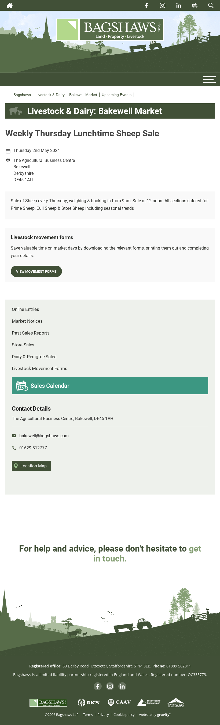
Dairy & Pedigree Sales (34, 356)
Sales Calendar (50, 385)
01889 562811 (178, 666)
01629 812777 (33, 447)
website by (155, 715)
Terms (88, 715)
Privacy (103, 715)
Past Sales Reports (31, 333)
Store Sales (23, 345)
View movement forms (36, 271)
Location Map (33, 465)
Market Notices (27, 321)
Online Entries (25, 309)
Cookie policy (124, 715)
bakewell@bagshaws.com (44, 435)
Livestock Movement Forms (39, 368)
